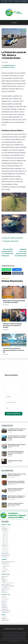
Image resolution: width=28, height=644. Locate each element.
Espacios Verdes (5, 584)
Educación (4, 579)
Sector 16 (4, 546)
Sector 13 (4, 541)
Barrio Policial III (5, 555)
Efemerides (4, 598)
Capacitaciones (5, 612)
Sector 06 (4, 531)
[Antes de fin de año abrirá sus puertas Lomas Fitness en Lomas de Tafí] (14, 340)
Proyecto (4, 569)
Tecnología (4, 607)
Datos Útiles (4, 1)
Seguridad (19, 238)
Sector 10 (4, 537)
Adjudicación (5, 564)
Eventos (3, 601)
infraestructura (5, 566)
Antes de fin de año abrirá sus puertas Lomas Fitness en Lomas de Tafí (13, 350)
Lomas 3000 (4, 530)
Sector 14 (4, 542)
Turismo (3, 604)
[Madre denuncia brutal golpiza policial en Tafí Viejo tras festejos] (14, 292)
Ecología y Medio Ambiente (8, 586)
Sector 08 (4, 534)
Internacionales (5, 620)
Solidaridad (4, 592)
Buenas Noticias (5, 589)
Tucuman (4, 617)
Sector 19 (4, 551)
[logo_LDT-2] (14, 519)
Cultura (3, 597)
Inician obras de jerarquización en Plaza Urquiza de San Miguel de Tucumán (16, 453)
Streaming (4, 599)
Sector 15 (4, 543)
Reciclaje (4, 587)
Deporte (3, 602)
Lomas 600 (6, 238)
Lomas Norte (4, 545)
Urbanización (5, 570)
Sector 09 (4, 535)
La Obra (4, 567)
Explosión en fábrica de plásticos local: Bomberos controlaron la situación (12, 325)
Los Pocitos (4, 557)
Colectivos (10, 1)
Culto (3, 590)
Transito (3, 581)
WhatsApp (7, 269)
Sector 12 (4, 539)
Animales (4, 606)
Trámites (17, 1)
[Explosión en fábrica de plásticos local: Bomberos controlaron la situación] (14, 315)
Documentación (23, 1)
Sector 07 (4, 532)
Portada (13, 238)
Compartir (7, 273)
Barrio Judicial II (5, 553)
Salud (3, 578)
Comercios (4, 609)
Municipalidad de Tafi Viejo (8, 561)
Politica (3, 571)
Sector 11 (4, 538)
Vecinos (3, 527)
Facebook (17, 269)
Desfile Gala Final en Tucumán (15, 460)
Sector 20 (4, 552)
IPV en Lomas (4, 563)
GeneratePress (14, 630)
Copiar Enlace (18, 273)
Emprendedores (5, 610)
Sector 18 (4, 549)
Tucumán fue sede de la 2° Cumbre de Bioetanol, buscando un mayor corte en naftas (17, 437)
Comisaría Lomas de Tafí (10, 241)
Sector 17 (4, 548)
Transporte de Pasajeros (7, 582)
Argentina (4, 618)
